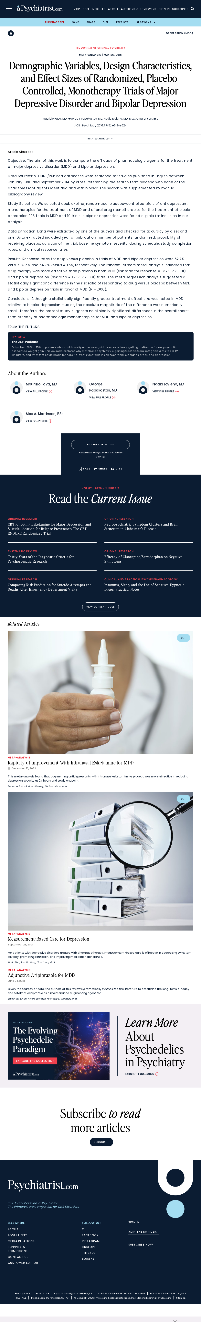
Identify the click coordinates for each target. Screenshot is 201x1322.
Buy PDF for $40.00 (100, 444)
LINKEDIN (88, 1247)
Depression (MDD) (179, 33)
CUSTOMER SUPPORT (24, 1263)
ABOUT (13, 1229)
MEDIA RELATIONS (21, 1241)
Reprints (122, 22)
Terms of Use (42, 1293)
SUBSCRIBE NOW (140, 1245)
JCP (77, 9)
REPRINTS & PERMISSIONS (18, 1249)
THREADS (89, 1253)
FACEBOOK (90, 1235)
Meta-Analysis (90, 55)
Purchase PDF (55, 22)
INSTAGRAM (91, 1241)
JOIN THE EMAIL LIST (143, 1232)
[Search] (192, 9)
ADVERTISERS (18, 1235)
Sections (144, 22)
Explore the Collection (139, 1074)
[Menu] (9, 9)
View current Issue (100, 606)
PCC (86, 9)
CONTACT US (18, 1257)
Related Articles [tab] (99, 138)
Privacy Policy (22, 1293)
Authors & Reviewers (138, 9)
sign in (91, 452)
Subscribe (180, 9)
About (113, 9)
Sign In (164, 9)
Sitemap (180, 1297)
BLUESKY (88, 1259)
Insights (99, 9)
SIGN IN (134, 1222)
